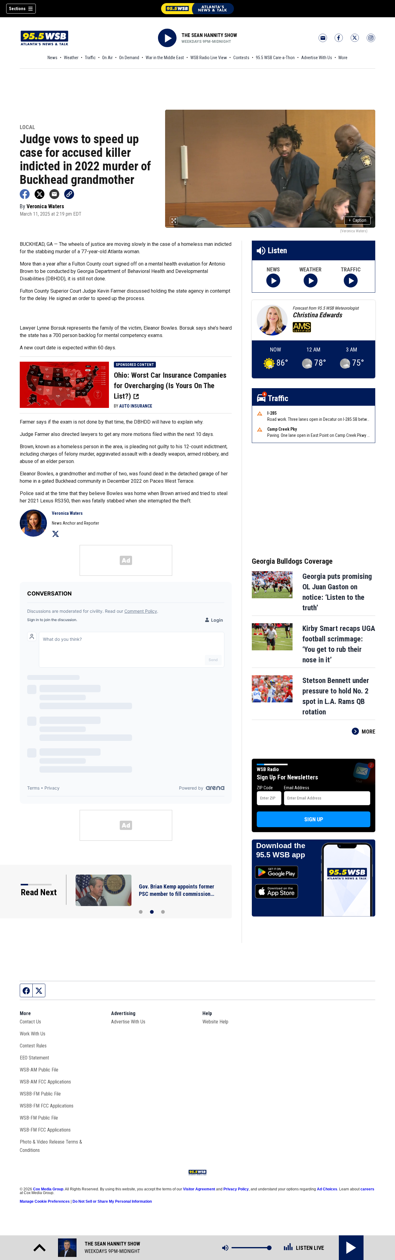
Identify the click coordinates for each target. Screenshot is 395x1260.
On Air (107, 57)
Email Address (296, 787)
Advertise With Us (316, 57)
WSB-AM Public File (39, 1070)
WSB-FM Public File (39, 1118)
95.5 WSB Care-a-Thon (275, 57)
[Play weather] (311, 280)
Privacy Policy (236, 1189)
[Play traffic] (351, 280)
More (343, 57)
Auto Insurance (135, 406)
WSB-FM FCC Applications (45, 1130)
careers (367, 1189)
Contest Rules (33, 1046)
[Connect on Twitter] (55, 533)
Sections (17, 8)
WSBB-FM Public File (40, 1094)
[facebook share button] (25, 194)
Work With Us (32, 1034)
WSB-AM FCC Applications (45, 1082)
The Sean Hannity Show (209, 35)
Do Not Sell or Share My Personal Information (112, 1201)
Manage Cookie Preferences (45, 1201)
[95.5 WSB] (197, 8)
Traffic (90, 57)
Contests (241, 57)
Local (27, 127)
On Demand (129, 57)
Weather (71, 57)
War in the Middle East (165, 57)
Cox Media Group (48, 1189)
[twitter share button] (39, 194)
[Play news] (273, 280)
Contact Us (30, 1022)
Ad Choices (327, 1189)
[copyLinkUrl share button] (69, 194)
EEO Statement (34, 1058)
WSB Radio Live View (208, 57)
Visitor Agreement (199, 1189)
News (52, 57)
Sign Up (313, 819)
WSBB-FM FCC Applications (46, 1106)
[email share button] (54, 194)
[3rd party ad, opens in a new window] (64, 384)
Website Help (215, 1022)
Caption (357, 220)
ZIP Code (265, 787)
